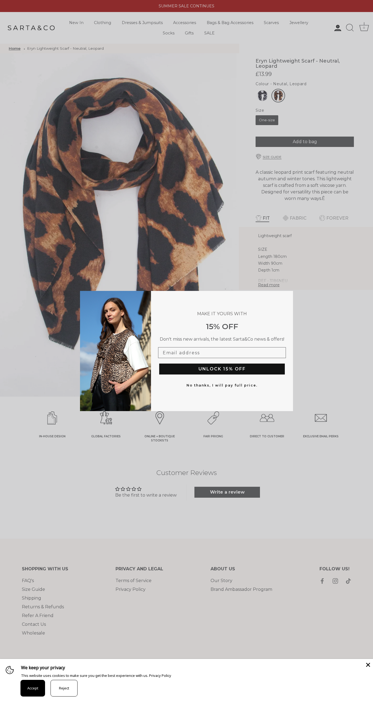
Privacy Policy (160, 675)
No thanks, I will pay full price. (222, 385)
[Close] (367, 664)
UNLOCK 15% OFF (222, 368)
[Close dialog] (287, 296)
